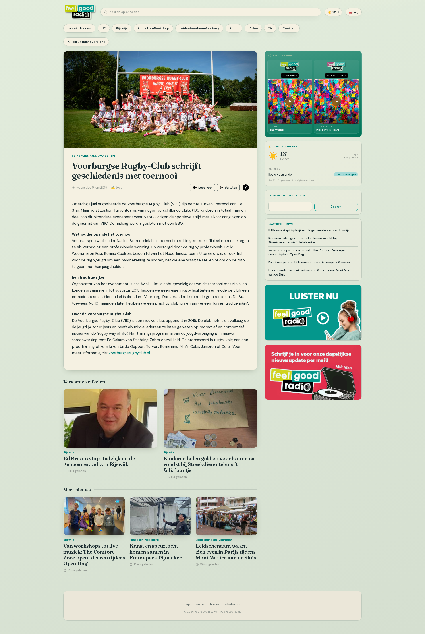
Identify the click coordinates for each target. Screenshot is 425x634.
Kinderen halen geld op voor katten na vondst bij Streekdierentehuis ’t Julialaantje (209, 464)
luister (200, 604)
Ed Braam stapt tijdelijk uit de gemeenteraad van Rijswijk (99, 461)
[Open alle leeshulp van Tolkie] (246, 187)
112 (104, 28)
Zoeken (336, 207)
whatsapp (232, 604)
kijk (188, 604)
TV (270, 28)
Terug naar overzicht (88, 42)
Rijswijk (122, 28)
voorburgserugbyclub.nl (129, 352)
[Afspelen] (290, 101)
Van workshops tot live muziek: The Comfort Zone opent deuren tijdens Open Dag (94, 555)
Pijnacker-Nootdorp (153, 28)
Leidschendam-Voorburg (199, 28)
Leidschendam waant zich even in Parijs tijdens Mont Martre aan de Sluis (226, 552)
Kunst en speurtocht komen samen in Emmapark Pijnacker (155, 552)
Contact (289, 28)
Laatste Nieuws (79, 28)
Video (253, 28)
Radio (234, 28)
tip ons (215, 604)
